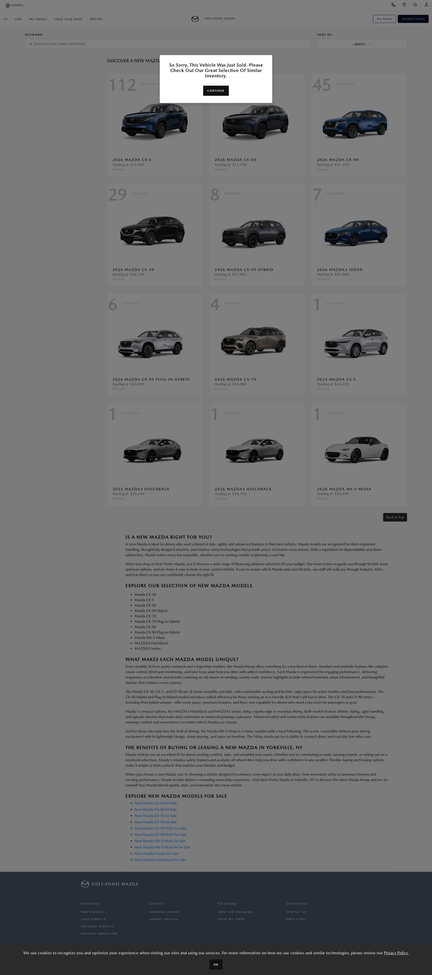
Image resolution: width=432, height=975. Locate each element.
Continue (216, 90)
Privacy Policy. (396, 952)
